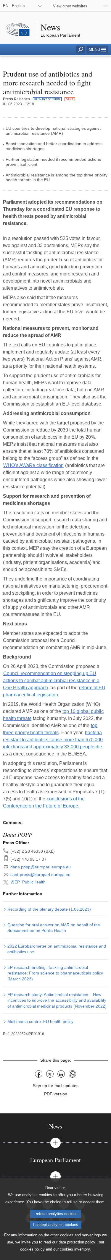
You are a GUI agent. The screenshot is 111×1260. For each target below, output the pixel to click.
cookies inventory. (75, 1249)
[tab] (55, 1126)
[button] (97, 49)
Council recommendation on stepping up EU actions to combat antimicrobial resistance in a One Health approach (51, 680)
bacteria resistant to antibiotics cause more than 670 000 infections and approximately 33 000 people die (53, 739)
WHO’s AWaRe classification (33, 465)
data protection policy (77, 1242)
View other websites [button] (70, 6)
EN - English (14, 6)
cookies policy (32, 1249)
